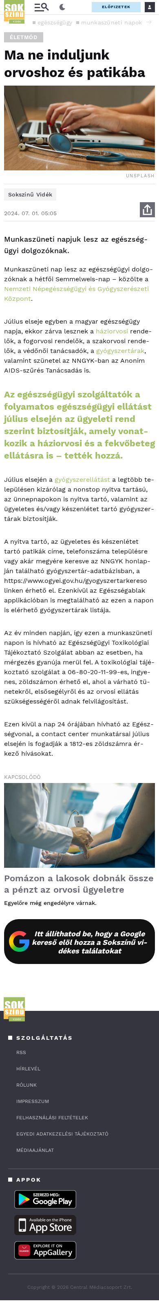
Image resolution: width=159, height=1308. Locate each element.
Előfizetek (116, 6)
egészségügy (55, 22)
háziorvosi (112, 331)
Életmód (24, 37)
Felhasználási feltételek (52, 1118)
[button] (149, 22)
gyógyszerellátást (82, 479)
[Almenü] (42, 7)
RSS (21, 1052)
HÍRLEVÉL (28, 1069)
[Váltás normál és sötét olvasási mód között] (62, 7)
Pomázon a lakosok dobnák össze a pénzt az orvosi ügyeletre (79, 884)
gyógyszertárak (120, 351)
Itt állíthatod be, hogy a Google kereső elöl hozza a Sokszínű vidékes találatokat (89, 942)
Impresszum (32, 1101)
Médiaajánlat (35, 1150)
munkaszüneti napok (111, 22)
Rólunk (26, 1085)
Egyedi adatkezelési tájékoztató (62, 1134)
